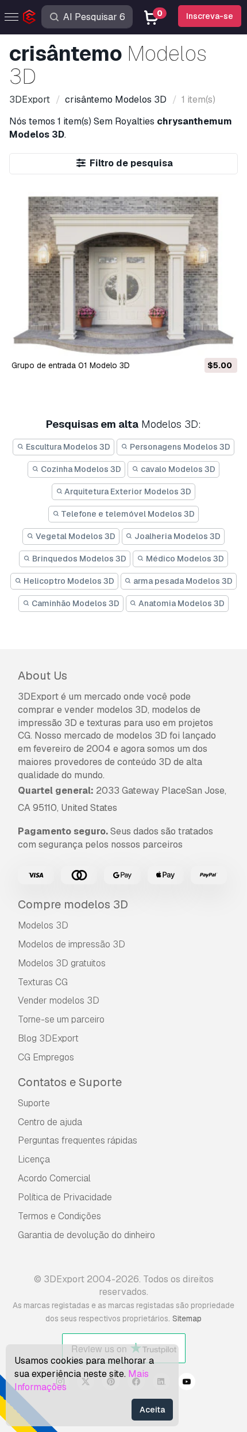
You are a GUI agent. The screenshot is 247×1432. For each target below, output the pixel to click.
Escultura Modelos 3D (67, 447)
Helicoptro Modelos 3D (68, 581)
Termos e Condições (59, 1216)
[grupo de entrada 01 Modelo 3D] (124, 271)
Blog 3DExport (48, 1038)
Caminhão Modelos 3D (74, 603)
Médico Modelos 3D (184, 558)
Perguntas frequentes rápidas (77, 1140)
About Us (42, 675)
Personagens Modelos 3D (179, 447)
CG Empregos (46, 1057)
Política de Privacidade (65, 1197)
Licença (34, 1159)
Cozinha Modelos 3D (80, 469)
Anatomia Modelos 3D (181, 603)
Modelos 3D (43, 925)
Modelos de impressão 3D (71, 944)
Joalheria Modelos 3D (177, 536)
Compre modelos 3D (73, 904)
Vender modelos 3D (58, 1000)
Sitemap (187, 1318)
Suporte (34, 1103)
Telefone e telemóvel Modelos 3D (127, 514)
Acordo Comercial (54, 1178)
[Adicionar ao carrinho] (197, 340)
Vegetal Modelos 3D (74, 536)
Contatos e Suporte (70, 1082)
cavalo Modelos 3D (177, 469)
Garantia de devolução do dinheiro (86, 1235)
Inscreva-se (209, 16)
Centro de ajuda (50, 1122)
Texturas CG (43, 982)
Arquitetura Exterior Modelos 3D (127, 491)
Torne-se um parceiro (61, 1019)
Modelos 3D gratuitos (62, 963)
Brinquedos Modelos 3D (78, 558)
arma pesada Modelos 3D (182, 581)
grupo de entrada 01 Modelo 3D (70, 365)
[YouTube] (186, 1383)
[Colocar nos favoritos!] (220, 340)
